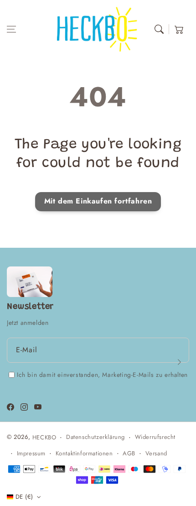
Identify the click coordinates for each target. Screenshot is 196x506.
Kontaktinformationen (84, 453)
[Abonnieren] (179, 362)
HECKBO (44, 437)
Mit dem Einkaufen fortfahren (98, 201)
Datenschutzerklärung (95, 437)
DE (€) (24, 496)
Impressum (31, 453)
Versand (156, 453)
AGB (129, 453)
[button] (11, 29)
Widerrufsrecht (155, 437)
